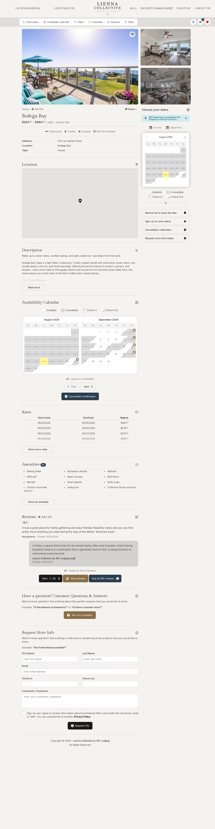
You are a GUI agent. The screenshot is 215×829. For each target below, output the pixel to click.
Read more (34, 287)
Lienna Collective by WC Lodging (91, 740)
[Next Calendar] (185, 137)
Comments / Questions (35, 691)
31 (154, 181)
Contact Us (202, 8)
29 (183, 175)
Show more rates (37, 449)
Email (25, 665)
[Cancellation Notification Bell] (77, 359)
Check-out (88, 678)
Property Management (156, 8)
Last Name (88, 653)
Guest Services (64, 8)
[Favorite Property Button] (132, 34)
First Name (28, 653)
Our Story (184, 8)
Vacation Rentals (27, 8)
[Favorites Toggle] (207, 22)
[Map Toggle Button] (193, 22)
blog (133, 8)
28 (177, 175)
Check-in (27, 678)
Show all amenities (38, 501)
